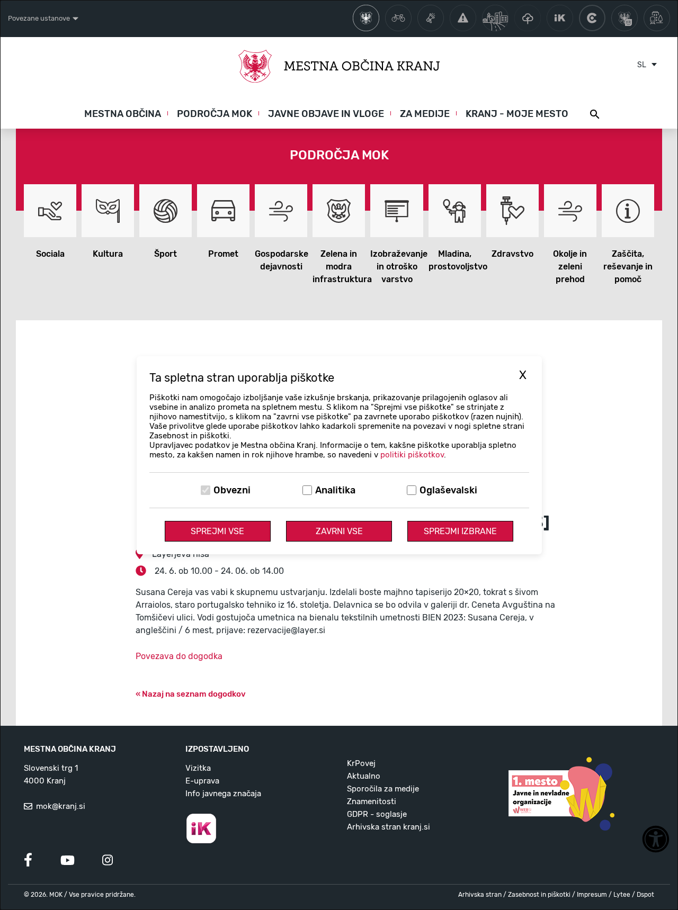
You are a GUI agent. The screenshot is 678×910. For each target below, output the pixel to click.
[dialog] (339, 455)
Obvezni (232, 490)
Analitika (335, 490)
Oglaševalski (448, 490)
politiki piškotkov (412, 454)
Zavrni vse (339, 531)
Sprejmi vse (217, 531)
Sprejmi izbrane (460, 531)
